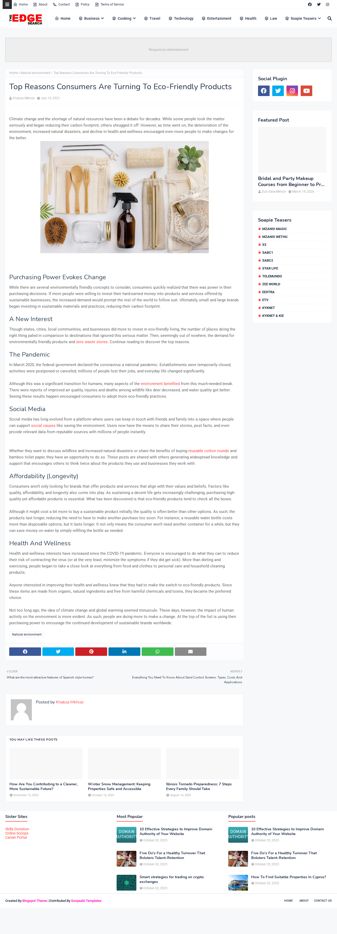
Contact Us (323, 900)
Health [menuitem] (250, 18)
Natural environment (35, 73)
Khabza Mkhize (23, 98)
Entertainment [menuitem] (219, 18)
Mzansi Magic (274, 229)
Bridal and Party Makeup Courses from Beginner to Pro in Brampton (291, 182)
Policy (85, 4)
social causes (43, 425)
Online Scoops (16, 833)
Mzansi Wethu (275, 237)
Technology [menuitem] (184, 18)
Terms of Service (112, 4)
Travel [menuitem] (155, 18)
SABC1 (267, 252)
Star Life (270, 268)
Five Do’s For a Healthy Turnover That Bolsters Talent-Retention (172, 855)
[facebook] (310, 4)
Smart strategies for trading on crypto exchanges (172, 879)
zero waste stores (92, 341)
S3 (264, 245)
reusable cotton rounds (208, 450)
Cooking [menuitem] (124, 18)
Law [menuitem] (273, 18)
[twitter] (319, 4)
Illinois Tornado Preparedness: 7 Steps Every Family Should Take (199, 786)
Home (23, 4)
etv (265, 300)
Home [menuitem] (66, 18)
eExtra (268, 292)
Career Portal (16, 837)
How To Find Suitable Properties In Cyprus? (288, 877)
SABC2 (267, 260)
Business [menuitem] (92, 18)
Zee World (271, 284)
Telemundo (272, 276)
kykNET (268, 308)
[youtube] (306, 91)
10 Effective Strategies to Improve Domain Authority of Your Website (176, 831)
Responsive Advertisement (169, 50)
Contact (64, 4)
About (43, 4)
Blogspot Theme (34, 901)
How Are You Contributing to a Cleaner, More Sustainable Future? (43, 786)
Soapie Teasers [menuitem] (303, 18)
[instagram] (327, 4)
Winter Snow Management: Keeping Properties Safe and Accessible (119, 786)
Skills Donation (17, 829)
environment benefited (160, 383)
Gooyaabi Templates (86, 901)
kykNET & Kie (273, 316)
